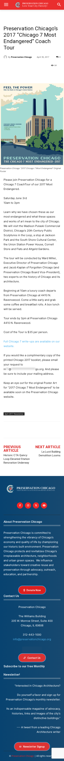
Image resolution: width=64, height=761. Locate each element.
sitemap (32, 650)
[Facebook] (7, 74)
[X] (15, 74)
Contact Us (11, 596)
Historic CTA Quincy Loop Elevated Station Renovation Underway (17, 459)
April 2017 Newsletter (14, 414)
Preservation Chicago (21, 57)
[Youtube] (44, 505)
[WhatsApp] (39, 74)
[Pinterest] (31, 74)
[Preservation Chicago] (6, 57)
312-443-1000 (32, 634)
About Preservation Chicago (23, 521)
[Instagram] (28, 505)
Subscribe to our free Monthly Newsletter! (24, 670)
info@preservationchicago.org (32, 639)
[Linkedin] (23, 74)
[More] (48, 74)
